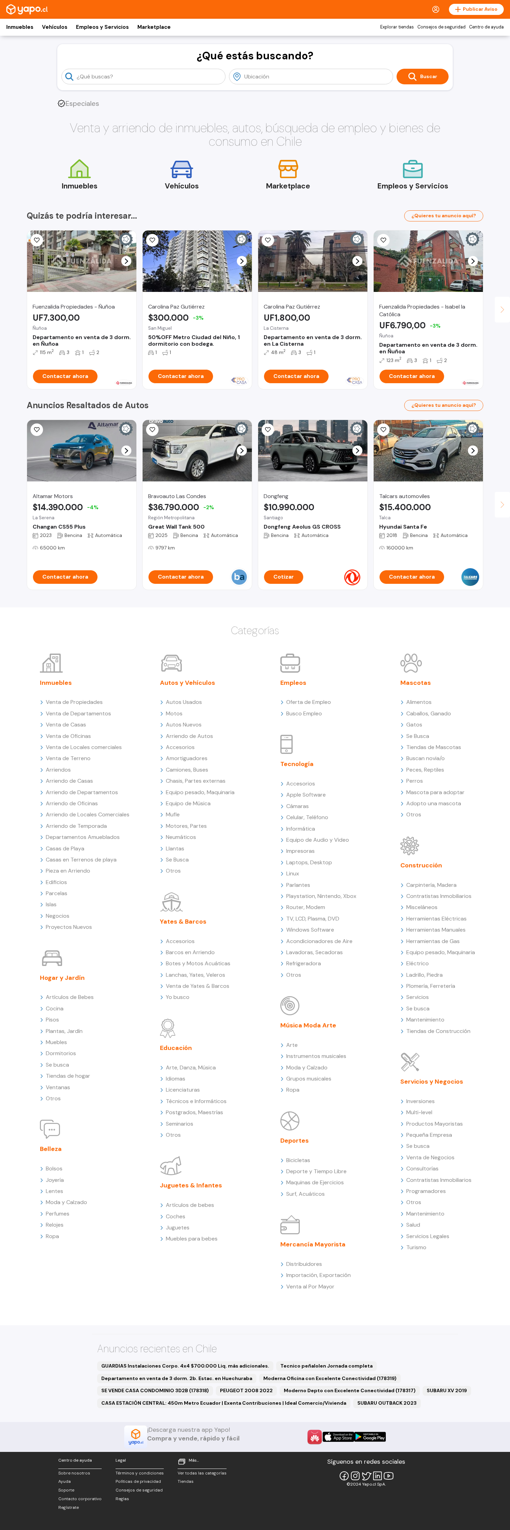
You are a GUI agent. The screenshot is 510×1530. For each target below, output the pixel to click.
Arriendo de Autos (189, 736)
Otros (53, 1098)
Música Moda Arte (308, 1025)
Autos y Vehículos (187, 683)
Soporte (66, 1490)
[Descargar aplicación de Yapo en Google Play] (370, 1437)
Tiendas (186, 1481)
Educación (176, 1048)
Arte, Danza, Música (191, 1067)
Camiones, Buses (187, 769)
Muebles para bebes (192, 1238)
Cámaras (297, 806)
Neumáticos (181, 837)
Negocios (57, 915)
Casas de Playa (65, 848)
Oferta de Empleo (308, 702)
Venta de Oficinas (68, 736)
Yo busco (177, 997)
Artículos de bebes (190, 1205)
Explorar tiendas (397, 27)
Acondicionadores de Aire (319, 941)
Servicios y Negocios (431, 1081)
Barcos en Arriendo (190, 952)
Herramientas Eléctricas (436, 918)
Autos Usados (184, 702)
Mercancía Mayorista (313, 1244)
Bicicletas (298, 1160)
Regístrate (68, 1507)
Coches (175, 1216)
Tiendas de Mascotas (433, 747)
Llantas (175, 848)
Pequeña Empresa (429, 1134)
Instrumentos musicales (316, 1056)
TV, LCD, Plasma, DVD (312, 918)
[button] (126, 261)
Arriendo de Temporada (76, 826)
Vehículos (54, 27)
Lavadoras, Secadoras (314, 952)
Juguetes (177, 1227)
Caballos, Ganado (428, 713)
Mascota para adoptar (435, 792)
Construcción (421, 865)
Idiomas (175, 1078)
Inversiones (420, 1101)
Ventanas (58, 1087)
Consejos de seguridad (441, 27)
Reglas (122, 1499)
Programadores (426, 1191)
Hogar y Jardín (62, 978)
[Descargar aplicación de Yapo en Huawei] (315, 1437)
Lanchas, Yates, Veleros (195, 974)
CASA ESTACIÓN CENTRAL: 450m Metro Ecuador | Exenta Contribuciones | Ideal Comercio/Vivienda (223, 1403)
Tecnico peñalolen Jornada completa (326, 1366)
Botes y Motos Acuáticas (198, 963)
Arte (292, 1045)
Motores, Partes (186, 826)
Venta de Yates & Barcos (197, 986)
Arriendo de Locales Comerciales (87, 814)
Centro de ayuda (486, 27)
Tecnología (297, 764)
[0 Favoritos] (37, 240)
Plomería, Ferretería (430, 986)
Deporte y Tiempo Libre (316, 1171)
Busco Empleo (304, 713)
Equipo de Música (188, 803)
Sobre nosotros (74, 1473)
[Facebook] (344, 1475)
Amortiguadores (186, 758)
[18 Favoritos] (152, 240)
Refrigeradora (303, 963)
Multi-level (419, 1112)
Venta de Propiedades (74, 702)
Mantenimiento (425, 1019)
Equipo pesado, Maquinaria (200, 792)
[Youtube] (388, 1475)
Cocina (54, 1008)
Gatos (414, 724)
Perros (414, 780)
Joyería (55, 1180)
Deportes (294, 1140)
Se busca (57, 1064)
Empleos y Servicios (102, 27)
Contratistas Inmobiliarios (438, 896)
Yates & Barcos (183, 921)
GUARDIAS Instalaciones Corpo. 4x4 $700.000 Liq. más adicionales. (185, 1366)
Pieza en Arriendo (68, 870)
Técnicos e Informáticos (196, 1101)
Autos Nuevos (184, 724)
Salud (413, 1224)
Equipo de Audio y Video (317, 839)
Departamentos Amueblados (83, 837)
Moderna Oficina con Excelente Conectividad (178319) (330, 1378)
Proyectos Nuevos (69, 927)
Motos (174, 713)
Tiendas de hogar (68, 1075)
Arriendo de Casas (69, 780)
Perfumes (57, 1213)
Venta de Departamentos (78, 713)
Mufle (173, 814)
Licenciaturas (183, 1089)
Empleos (293, 683)
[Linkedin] (377, 1475)
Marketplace (154, 27)
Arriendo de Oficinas (72, 803)
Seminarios (179, 1123)
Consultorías (422, 1168)
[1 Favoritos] (268, 240)
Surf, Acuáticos (305, 1193)
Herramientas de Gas (433, 941)
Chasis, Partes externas (196, 780)
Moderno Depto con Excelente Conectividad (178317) (350, 1390)
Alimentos (419, 702)
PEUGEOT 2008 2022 (246, 1390)
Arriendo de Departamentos (82, 792)
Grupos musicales (308, 1078)
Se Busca (177, 859)
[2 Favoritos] (268, 429)
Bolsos (54, 1168)
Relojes (54, 1224)
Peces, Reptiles (425, 769)
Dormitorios (61, 1053)
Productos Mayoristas (434, 1123)
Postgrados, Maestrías (194, 1112)
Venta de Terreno (68, 758)
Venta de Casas (66, 724)
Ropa (52, 1236)
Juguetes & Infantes (191, 1185)
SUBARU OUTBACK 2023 (387, 1403)
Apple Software (306, 794)
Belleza (51, 1149)
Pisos (52, 1019)
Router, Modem (305, 907)
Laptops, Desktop (309, 862)
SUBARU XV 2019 (447, 1390)
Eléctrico (417, 963)
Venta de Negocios (430, 1157)
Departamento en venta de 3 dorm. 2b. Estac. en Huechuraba (176, 1378)
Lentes (54, 1191)
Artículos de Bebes (70, 997)
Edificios (56, 882)
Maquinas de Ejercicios (315, 1182)
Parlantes (298, 885)
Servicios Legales (427, 1236)
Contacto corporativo (80, 1499)
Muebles (56, 1042)
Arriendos (58, 769)
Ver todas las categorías (202, 1473)
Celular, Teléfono (307, 817)
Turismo (416, 1247)
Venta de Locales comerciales (84, 747)
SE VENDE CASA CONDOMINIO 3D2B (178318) (155, 1390)
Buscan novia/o (425, 758)
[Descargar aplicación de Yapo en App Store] (338, 1437)
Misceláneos (421, 907)
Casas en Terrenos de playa (81, 859)
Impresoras (300, 851)
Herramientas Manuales (436, 929)
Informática (300, 828)
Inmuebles (19, 27)
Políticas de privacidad (138, 1481)
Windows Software (310, 929)
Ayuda (64, 1481)
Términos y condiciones (140, 1473)
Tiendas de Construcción (438, 1031)
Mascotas (415, 683)
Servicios (417, 997)
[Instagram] (355, 1475)
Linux (292, 873)
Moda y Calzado (66, 1202)
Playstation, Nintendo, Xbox (321, 896)
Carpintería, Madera (431, 885)
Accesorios (180, 747)
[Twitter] (366, 1475)
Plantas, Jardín (64, 1031)
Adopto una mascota (433, 803)
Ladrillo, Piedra (424, 974)
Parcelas (56, 893)
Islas (51, 904)
